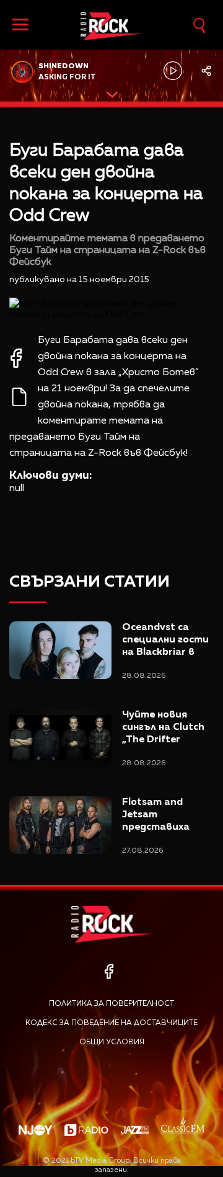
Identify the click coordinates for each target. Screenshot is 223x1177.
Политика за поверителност (111, 1004)
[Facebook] (109, 971)
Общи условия (111, 1042)
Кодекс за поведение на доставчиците (111, 1023)
